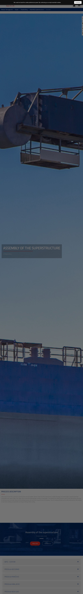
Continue (77, 2)
